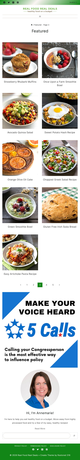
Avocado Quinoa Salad (20, 132)
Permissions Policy (39, 446)
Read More (40, 428)
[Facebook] (4, 2)
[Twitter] (9, 2)
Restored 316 (64, 455)
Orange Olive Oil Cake (20, 179)
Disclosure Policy (58, 446)
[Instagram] (13, 2)
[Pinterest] (18, 2)
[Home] (31, 25)
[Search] (74, 435)
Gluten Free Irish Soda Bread (59, 226)
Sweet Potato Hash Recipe (59, 132)
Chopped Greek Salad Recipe (60, 179)
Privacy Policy (21, 446)
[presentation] (20, 60)
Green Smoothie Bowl (20, 226)
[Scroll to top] (75, 452)
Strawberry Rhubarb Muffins (20, 81)
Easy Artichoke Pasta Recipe (20, 274)
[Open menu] (40, 16)
